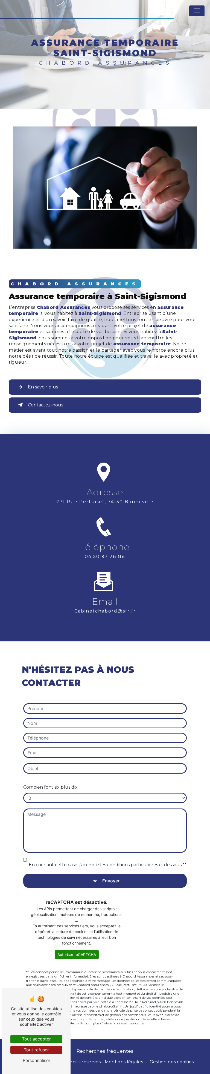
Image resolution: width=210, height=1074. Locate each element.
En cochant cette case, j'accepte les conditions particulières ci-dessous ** (107, 864)
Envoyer (110, 880)
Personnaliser (36, 1060)
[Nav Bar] (197, 10)
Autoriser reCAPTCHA (76, 954)
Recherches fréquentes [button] (105, 1051)
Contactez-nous (45, 405)
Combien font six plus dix (50, 787)
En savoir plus (43, 387)
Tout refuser (36, 1049)
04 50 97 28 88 (105, 556)
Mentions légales (124, 1061)
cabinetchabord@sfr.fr (105, 611)
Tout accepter (36, 1039)
